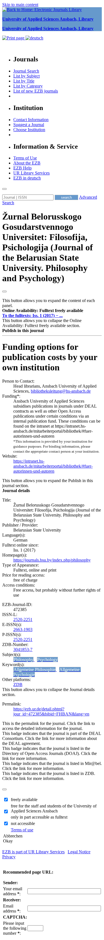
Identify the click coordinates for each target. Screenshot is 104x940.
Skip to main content (20, 4)
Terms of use (22, 829)
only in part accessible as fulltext (39, 817)
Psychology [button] (47, 659)
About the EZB (26, 163)
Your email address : (12, 891)
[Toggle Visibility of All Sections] (4, 291)
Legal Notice (79, 851)
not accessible (23, 823)
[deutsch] (34, 38)
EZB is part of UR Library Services (33, 851)
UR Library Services (31, 173)
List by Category (28, 86)
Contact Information (31, 119)
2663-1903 (22, 629)
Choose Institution (29, 129)
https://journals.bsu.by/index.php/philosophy (52, 560)
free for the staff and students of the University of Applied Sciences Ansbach (54, 808)
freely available (24, 799)
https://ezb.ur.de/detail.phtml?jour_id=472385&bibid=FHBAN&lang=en (51, 711)
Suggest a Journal (28, 124)
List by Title (23, 81)
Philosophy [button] (23, 659)
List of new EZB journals (35, 91)
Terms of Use (25, 158)
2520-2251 (22, 619)
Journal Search (26, 71)
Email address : (12, 908)
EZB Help (22, 168)
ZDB (17, 684)
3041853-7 (22, 649)
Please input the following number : (14, 928)
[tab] (52, 310)
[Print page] (14, 38)
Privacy (9, 856)
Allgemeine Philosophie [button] (34, 669)
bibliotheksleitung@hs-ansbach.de (61, 391)
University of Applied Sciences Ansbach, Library (47, 19)
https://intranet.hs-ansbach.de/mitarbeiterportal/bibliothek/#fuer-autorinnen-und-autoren (53, 466)
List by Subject (26, 76)
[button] (42, 310)
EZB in (27, 178)
